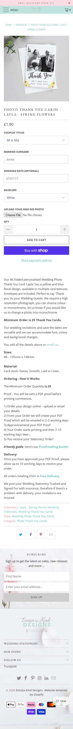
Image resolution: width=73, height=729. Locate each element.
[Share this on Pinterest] (41, 534)
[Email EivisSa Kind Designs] (54, 678)
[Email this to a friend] (51, 534)
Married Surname (16, 152)
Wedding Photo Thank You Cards (33, 516)
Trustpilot (10, 666)
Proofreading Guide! (53, 447)
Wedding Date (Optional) (21, 171)
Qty (6, 221)
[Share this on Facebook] (31, 534)
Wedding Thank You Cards (35, 512)
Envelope (10, 190)
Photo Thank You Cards (32, 521)
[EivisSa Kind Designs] (36, 10)
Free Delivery (50, 476)
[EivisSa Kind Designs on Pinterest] (33, 678)
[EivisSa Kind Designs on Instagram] (40, 678)
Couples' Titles (14, 132)
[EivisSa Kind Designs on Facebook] (26, 678)
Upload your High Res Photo (24, 209)
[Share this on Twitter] (21, 534)
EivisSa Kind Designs (29, 690)
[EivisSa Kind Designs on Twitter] (19, 678)
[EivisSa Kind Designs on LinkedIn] (47, 678)
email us (52, 345)
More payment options (36, 260)
